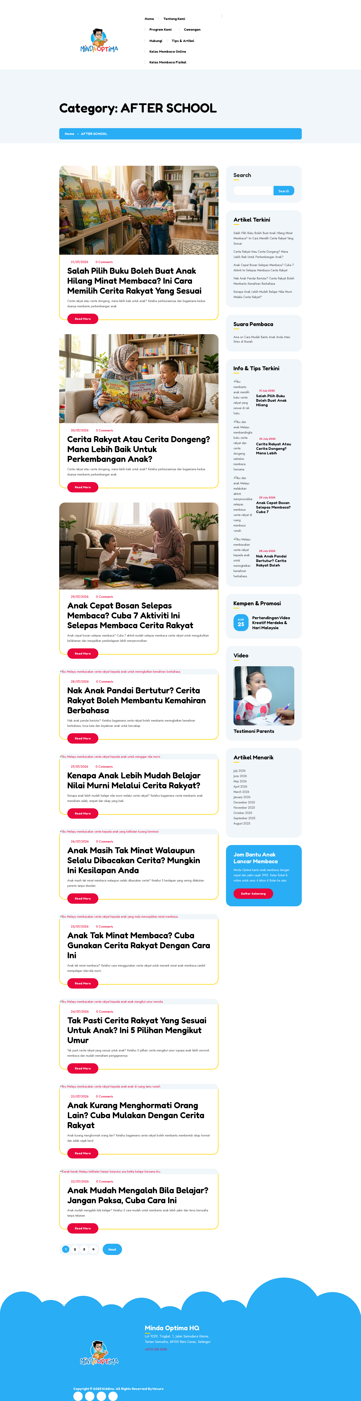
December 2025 (244, 802)
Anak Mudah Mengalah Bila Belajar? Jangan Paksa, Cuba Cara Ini (137, 1195)
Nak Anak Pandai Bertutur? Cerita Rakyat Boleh (271, 560)
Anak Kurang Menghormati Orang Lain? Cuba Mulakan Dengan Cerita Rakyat (135, 1115)
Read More (83, 319)
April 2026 (240, 786)
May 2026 (240, 781)
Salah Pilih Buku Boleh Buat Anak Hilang (271, 400)
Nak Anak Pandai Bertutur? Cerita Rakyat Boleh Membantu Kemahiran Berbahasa (136, 700)
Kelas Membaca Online (167, 51)
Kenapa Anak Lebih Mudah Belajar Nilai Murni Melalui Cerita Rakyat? (134, 780)
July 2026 (240, 771)
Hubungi (155, 41)
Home (149, 19)
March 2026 (241, 792)
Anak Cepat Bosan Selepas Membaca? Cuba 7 (273, 507)
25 (241, 622)
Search (242, 175)
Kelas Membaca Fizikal (167, 62)
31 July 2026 (267, 390)
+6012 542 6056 (166, 5)
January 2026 (242, 797)
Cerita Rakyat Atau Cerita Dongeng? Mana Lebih (273, 448)
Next (112, 1249)
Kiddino (108, 1389)
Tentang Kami (174, 19)
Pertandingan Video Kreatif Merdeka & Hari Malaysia (271, 622)
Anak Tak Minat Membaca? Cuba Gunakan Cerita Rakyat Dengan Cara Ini (138, 945)
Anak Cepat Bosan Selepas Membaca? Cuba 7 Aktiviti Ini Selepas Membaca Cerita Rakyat (130, 615)
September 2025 (244, 818)
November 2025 (244, 807)
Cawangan (192, 29)
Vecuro (158, 1389)
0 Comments (104, 262)
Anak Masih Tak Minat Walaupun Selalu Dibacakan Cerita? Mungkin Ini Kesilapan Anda (133, 860)
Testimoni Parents (254, 731)
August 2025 (242, 823)
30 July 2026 (267, 438)
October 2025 (243, 813)
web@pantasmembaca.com (110, 5)
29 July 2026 (267, 497)
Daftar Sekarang (253, 893)
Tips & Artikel (183, 41)
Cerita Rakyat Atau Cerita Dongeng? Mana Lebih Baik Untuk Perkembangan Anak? (138, 449)
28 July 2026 (267, 550)
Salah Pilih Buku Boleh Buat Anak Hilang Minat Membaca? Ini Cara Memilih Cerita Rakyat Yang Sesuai (134, 280)
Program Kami (160, 29)
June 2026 (240, 776)
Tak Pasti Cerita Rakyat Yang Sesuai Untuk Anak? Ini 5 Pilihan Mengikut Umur (136, 1030)
